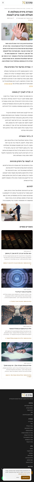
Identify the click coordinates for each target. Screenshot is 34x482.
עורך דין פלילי (29, 426)
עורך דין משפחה (29, 439)
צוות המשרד (30, 451)
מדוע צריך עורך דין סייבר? (23, 292)
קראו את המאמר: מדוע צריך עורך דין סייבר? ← (20, 301)
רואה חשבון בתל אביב (28, 415)
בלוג (32, 412)
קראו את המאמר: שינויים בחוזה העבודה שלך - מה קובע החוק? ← (18, 376)
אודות (31, 449)
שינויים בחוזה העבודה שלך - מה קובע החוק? (17, 365)
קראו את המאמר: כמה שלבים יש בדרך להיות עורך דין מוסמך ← (17, 263)
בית (32, 8)
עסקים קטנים (29, 408)
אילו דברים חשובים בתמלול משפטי (20, 329)
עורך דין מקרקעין (29, 428)
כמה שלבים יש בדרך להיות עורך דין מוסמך (18, 253)
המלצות (31, 453)
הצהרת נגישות (29, 462)
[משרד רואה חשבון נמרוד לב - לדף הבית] (27, 2)
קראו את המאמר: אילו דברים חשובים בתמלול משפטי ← (18, 338)
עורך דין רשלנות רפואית (27, 433)
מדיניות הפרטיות (22, 474)
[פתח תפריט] (3, 2)
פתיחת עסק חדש (29, 405)
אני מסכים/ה (25, 477)
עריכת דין (28, 8)
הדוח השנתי (30, 410)
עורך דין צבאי (29, 442)
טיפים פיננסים (29, 430)
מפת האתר (30, 455)
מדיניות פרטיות (29, 458)
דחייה (17, 477)
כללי (32, 424)
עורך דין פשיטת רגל (28, 437)
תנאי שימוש (30, 460)
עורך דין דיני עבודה (28, 435)
